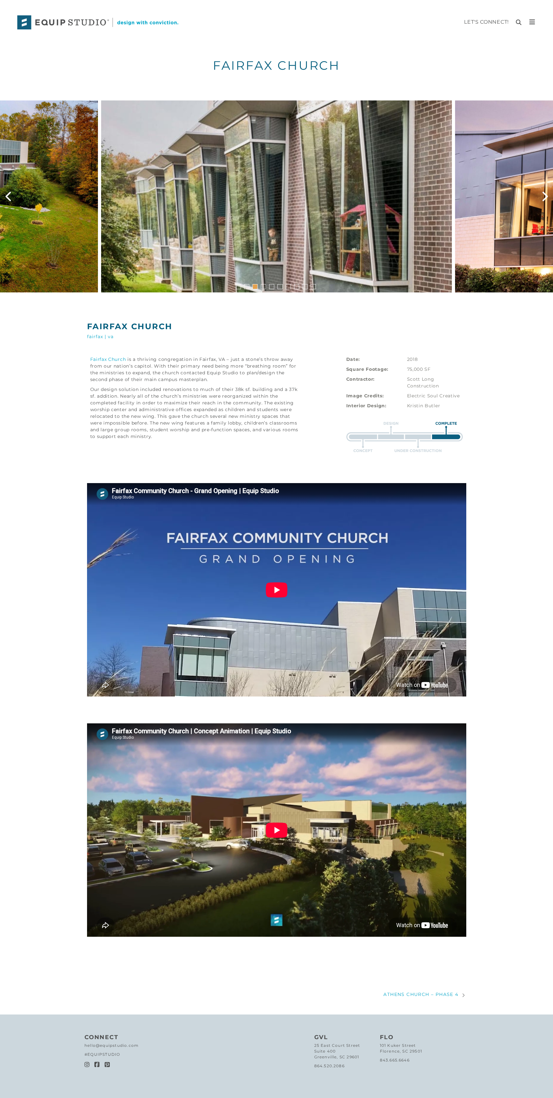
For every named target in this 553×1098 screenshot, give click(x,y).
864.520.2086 (329, 1065)
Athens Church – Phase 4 (420, 994)
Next (545, 196)
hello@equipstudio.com (111, 1045)
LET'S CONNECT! (486, 22)
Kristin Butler (423, 406)
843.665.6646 (395, 1060)
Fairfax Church (108, 359)
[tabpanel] (276, 196)
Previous (8, 196)
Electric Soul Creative (433, 396)
